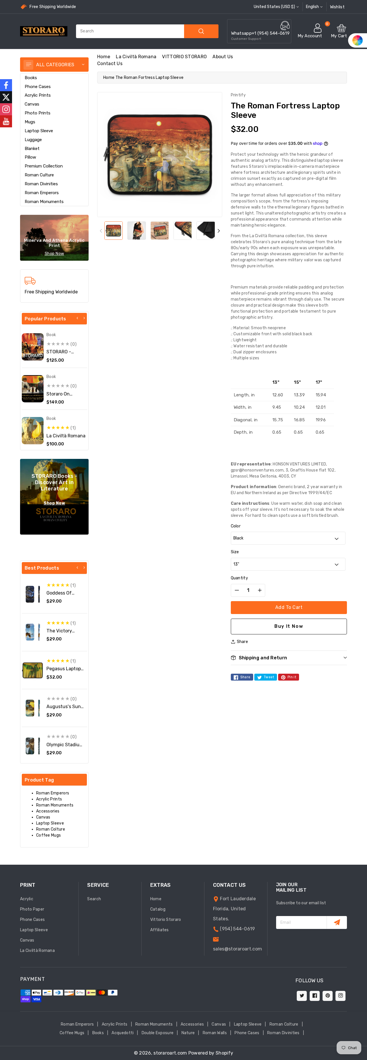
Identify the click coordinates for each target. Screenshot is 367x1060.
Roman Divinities (41, 183)
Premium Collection (44, 166)
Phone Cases (38, 86)
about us (222, 56)
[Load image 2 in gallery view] (136, 230)
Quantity (239, 578)
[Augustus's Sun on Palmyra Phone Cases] (33, 708)
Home (108, 77)
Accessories (47, 811)
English (312, 6)
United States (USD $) (274, 6)
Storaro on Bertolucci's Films (65, 396)
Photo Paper (32, 909)
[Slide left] (100, 230)
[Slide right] (218, 230)
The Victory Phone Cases (60, 633)
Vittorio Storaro (165, 919)
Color (236, 526)
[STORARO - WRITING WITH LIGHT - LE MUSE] (33, 347)
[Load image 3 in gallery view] (160, 230)
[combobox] (147, 31)
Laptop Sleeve (39, 130)
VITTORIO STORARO (184, 56)
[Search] (201, 31)
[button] (289, 658)
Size (235, 552)
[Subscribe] (337, 922)
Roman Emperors (42, 192)
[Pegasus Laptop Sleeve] (33, 670)
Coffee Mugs (48, 835)
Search (94, 899)
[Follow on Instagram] (6, 109)
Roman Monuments (44, 201)
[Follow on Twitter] (6, 97)
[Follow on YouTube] (6, 121)
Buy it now (288, 626)
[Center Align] (28, 65)
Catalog (157, 909)
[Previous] (77, 318)
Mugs (30, 121)
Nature (188, 1032)
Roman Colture (50, 829)
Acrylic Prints (38, 95)
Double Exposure (158, 1032)
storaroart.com (170, 1053)
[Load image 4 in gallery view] (182, 230)
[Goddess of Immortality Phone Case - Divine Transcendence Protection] (33, 594)
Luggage (33, 139)
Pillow (30, 157)
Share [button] (242, 641)
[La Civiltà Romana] (33, 430)
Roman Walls (215, 1032)
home (103, 56)
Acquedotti (123, 1032)
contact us (109, 63)
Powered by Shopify (210, 1053)
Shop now (54, 253)
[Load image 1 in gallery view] (113, 230)
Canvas (32, 104)
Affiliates (159, 929)
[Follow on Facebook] (6, 85)
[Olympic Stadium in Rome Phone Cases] (33, 746)
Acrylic (26, 899)
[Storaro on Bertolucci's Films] (33, 388)
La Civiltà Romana (136, 56)
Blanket (32, 148)
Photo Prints (37, 113)
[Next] (84, 318)
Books (31, 77)
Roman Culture (39, 175)
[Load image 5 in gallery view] (205, 230)
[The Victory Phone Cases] (33, 632)
